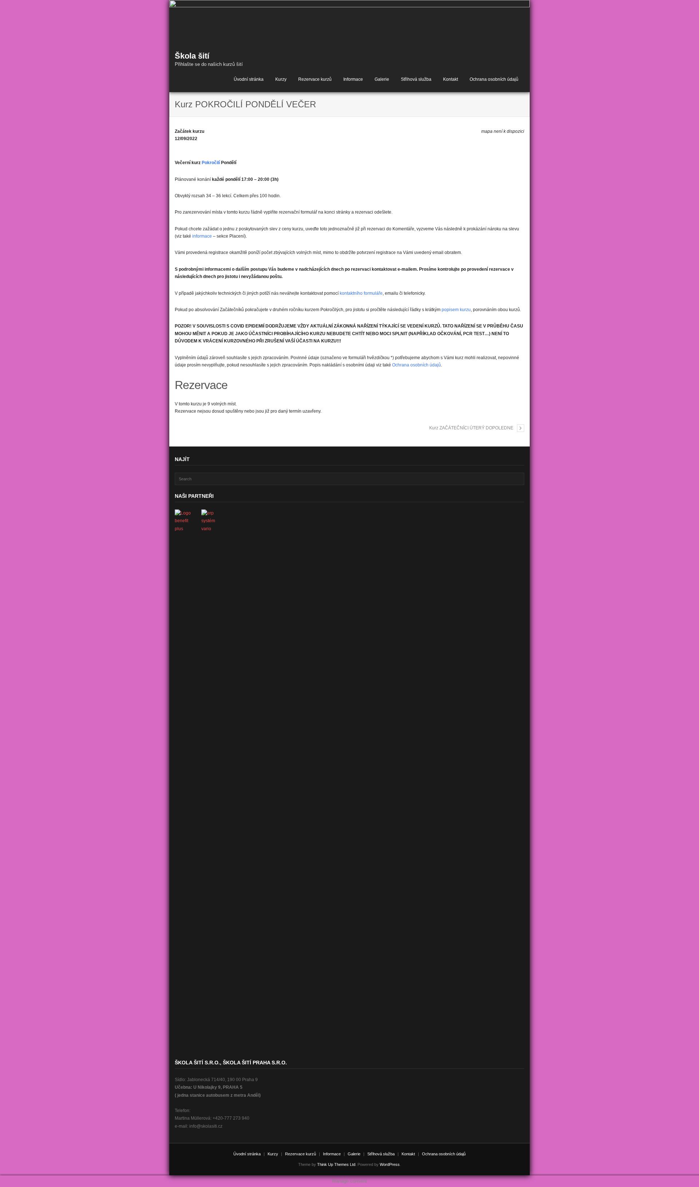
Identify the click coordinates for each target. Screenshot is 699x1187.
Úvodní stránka (249, 79)
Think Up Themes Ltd (336, 1164)
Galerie (382, 79)
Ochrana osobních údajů (494, 79)
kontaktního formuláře (361, 293)
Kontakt (450, 79)
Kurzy (281, 79)
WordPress (390, 1164)
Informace (353, 79)
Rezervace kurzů (315, 79)
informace (202, 236)
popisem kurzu (456, 309)
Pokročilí (211, 162)
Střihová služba (416, 79)
